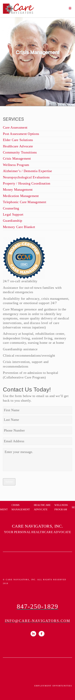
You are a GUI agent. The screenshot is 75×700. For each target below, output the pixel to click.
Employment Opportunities (53, 686)
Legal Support (13, 214)
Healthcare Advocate (18, 146)
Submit (9, 481)
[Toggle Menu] (70, 8)
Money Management (17, 189)
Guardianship (12, 220)
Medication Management (21, 196)
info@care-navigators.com (37, 621)
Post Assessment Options (21, 134)
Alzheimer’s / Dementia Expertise (27, 171)
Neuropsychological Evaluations (26, 177)
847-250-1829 (37, 606)
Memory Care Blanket (19, 227)
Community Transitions (20, 152)
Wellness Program (16, 165)
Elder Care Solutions (18, 140)
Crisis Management (17, 158)
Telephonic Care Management (24, 202)
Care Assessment (15, 127)
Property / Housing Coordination (26, 183)
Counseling (11, 208)
